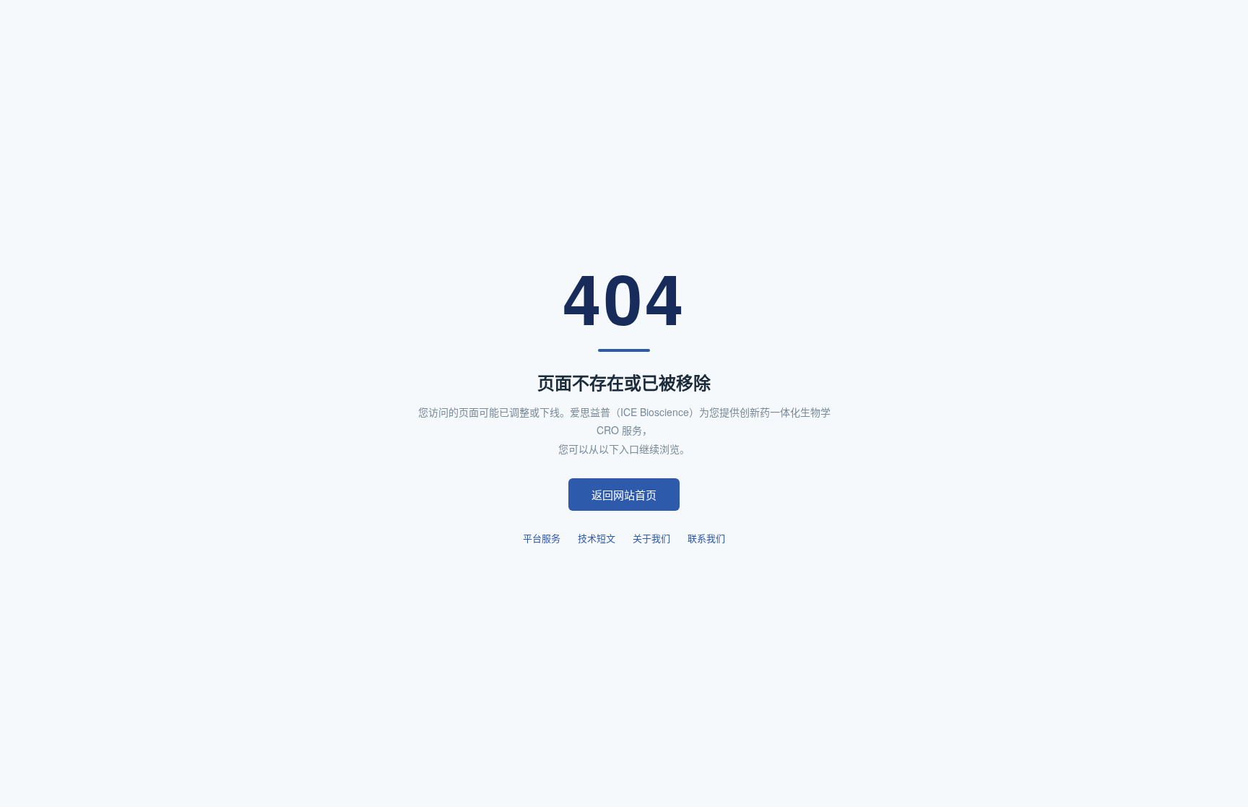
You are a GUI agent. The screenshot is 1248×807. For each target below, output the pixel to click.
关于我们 (651, 538)
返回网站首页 (624, 494)
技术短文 (596, 538)
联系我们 (706, 538)
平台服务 (541, 538)
